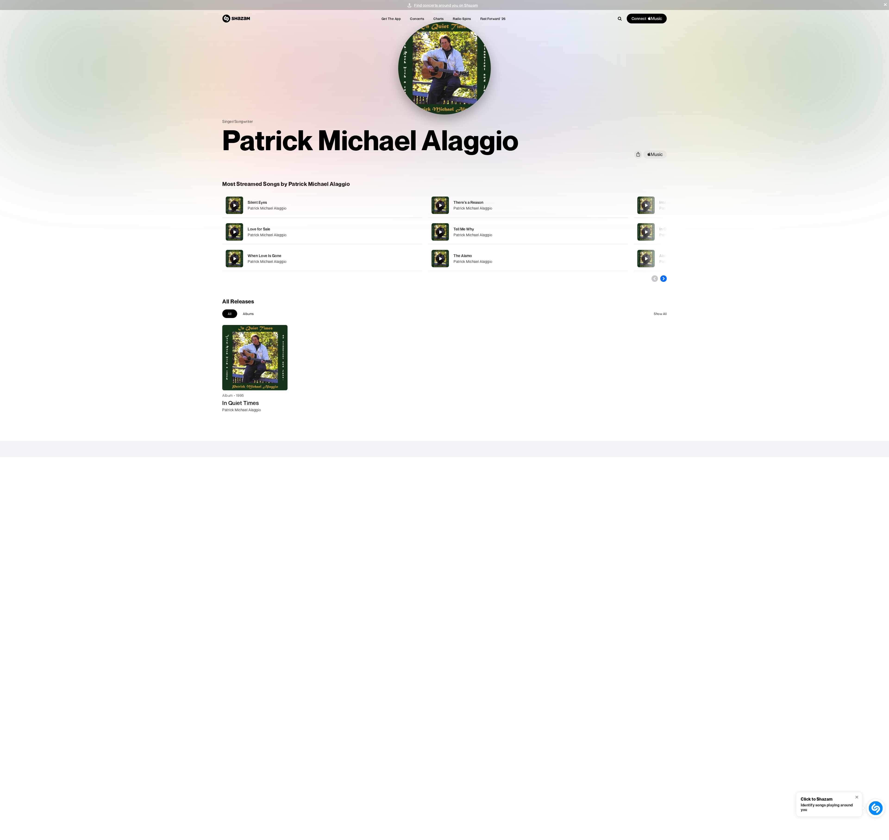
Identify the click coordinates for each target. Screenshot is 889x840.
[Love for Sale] (322, 232)
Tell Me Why (464, 229)
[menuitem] (391, 18)
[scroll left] (654, 278)
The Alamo (463, 255)
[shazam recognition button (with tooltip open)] (875, 808)
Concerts (417, 19)
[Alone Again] (646, 258)
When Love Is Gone (265, 255)
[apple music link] (655, 154)
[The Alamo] (528, 258)
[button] (885, 4)
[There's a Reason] (528, 205)
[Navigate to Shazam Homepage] (236, 18)
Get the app (391, 19)
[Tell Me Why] (528, 232)
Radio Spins (462, 19)
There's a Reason (468, 202)
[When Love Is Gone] (322, 258)
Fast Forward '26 (493, 19)
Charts (438, 19)
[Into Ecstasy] (646, 205)
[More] (393, 205)
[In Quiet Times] (646, 232)
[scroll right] (663, 278)
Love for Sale (259, 229)
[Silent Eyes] (322, 205)
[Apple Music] (230, 418)
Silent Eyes (257, 202)
